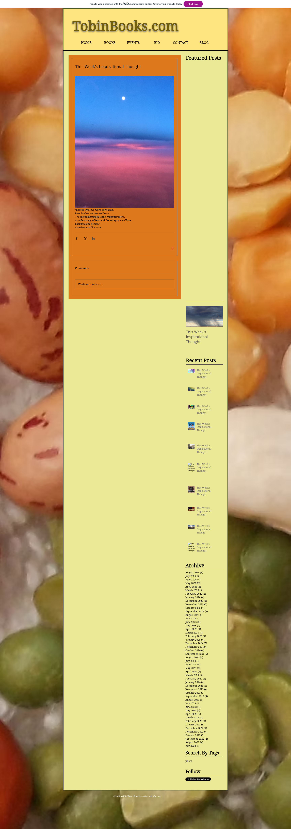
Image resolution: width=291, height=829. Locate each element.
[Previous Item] (191, 316)
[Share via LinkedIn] (93, 238)
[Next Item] (217, 316)
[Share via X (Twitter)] (85, 238)
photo (188, 760)
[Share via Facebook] (76, 238)
